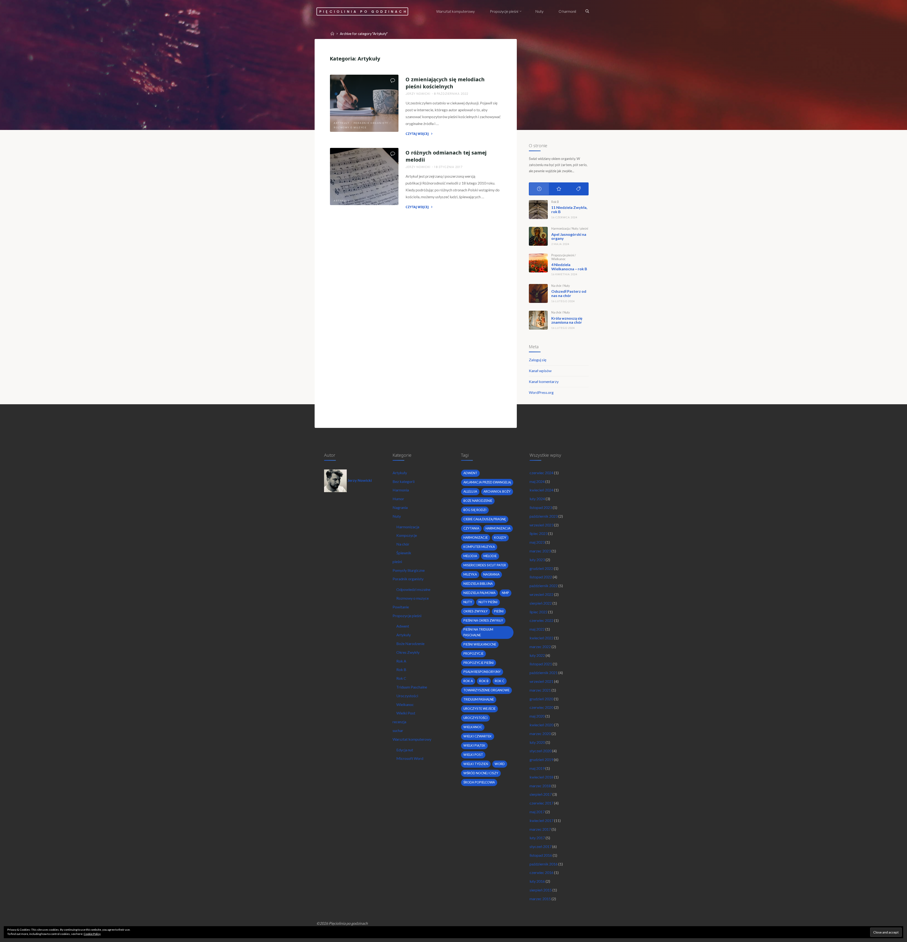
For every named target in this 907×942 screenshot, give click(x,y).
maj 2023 (537, 542)
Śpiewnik (403, 553)
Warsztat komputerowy (412, 739)
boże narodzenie (477, 501)
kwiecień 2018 (541, 777)
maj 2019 (537, 768)
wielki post (473, 755)
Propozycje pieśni (562, 255)
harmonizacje (475, 537)
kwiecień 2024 (541, 490)
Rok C (401, 678)
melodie (490, 556)
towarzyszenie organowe (486, 690)
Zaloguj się (537, 359)
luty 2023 (537, 559)
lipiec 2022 (539, 612)
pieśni (584, 228)
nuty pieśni (488, 602)
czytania (471, 528)
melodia (470, 556)
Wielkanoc (558, 259)
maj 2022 (537, 629)
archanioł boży (497, 491)
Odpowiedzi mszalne (413, 589)
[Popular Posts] (559, 189)
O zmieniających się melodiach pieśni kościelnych (445, 83)
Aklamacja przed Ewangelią (487, 482)
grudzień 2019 (541, 759)
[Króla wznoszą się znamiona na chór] (538, 320)
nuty (467, 602)
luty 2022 (537, 655)
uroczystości (475, 718)
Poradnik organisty (371, 123)
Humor (398, 498)
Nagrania (400, 507)
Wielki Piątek (474, 745)
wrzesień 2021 (541, 681)
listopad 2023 (541, 507)
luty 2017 (537, 837)
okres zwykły (475, 611)
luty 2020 (537, 742)
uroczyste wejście (479, 708)
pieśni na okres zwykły (483, 620)
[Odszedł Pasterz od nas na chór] (538, 293)
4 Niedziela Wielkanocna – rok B (569, 266)
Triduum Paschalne (411, 687)
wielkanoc (472, 727)
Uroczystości (407, 695)
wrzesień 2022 (541, 594)
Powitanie (401, 607)
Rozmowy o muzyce (350, 127)
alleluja (470, 491)
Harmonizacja (560, 228)
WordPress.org (541, 392)
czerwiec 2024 (541, 472)
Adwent (402, 626)
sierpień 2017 (541, 794)
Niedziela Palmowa (479, 593)
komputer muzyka (479, 547)
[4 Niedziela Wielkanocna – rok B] (538, 263)
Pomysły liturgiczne (409, 570)
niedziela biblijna (478, 583)
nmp (505, 593)
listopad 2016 (541, 855)
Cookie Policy (92, 934)
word (500, 764)
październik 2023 (544, 516)
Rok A (401, 661)
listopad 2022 (541, 577)
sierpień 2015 (541, 890)
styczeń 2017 (541, 846)
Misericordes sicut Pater (484, 565)
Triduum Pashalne (478, 699)
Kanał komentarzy (544, 381)
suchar (398, 730)
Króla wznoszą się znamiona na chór (566, 320)
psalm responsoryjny (482, 672)
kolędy (500, 537)
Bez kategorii (404, 481)
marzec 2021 (540, 690)
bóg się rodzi (474, 510)
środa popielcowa (479, 782)
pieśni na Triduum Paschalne (478, 632)
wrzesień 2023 (541, 525)
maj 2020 (537, 716)
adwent (470, 473)
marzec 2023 (540, 551)
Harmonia (401, 490)
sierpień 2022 (541, 603)
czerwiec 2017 (541, 803)
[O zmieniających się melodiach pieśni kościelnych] (364, 103)
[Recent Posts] (539, 189)
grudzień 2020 (541, 699)
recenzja (399, 721)
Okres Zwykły (407, 652)
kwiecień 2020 (541, 725)
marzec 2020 (540, 733)
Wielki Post (405, 713)
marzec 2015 (540, 898)
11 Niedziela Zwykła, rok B (569, 209)
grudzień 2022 (541, 568)
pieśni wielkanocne (479, 644)
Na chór (556, 286)
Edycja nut (404, 750)
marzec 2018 (540, 785)
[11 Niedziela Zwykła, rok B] (538, 209)
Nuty (575, 228)
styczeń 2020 (541, 750)
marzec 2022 (540, 646)
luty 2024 (537, 498)
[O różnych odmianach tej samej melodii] (364, 176)
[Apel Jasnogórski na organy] (538, 236)
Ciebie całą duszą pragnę (484, 519)
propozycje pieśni (478, 663)
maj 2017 (537, 811)
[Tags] (578, 189)
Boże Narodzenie (410, 643)
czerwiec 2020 (541, 707)
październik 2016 (544, 864)
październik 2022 (544, 585)
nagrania (491, 574)
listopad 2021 (541, 664)
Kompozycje (406, 535)
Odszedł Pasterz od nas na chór (568, 293)
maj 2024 (537, 481)
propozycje (473, 653)
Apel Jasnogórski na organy (568, 236)
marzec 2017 (540, 829)
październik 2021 (544, 672)
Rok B (555, 202)
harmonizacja (498, 528)
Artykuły (341, 123)
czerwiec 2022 (541, 620)
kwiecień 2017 (541, 820)
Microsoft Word (409, 758)
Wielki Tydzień (475, 764)
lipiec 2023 (539, 533)
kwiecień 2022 (541, 638)
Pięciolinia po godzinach (363, 11)
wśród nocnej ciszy (480, 773)
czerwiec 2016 (541, 872)
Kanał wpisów (540, 370)
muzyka (470, 574)
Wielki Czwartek (477, 736)
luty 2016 (537, 881)
